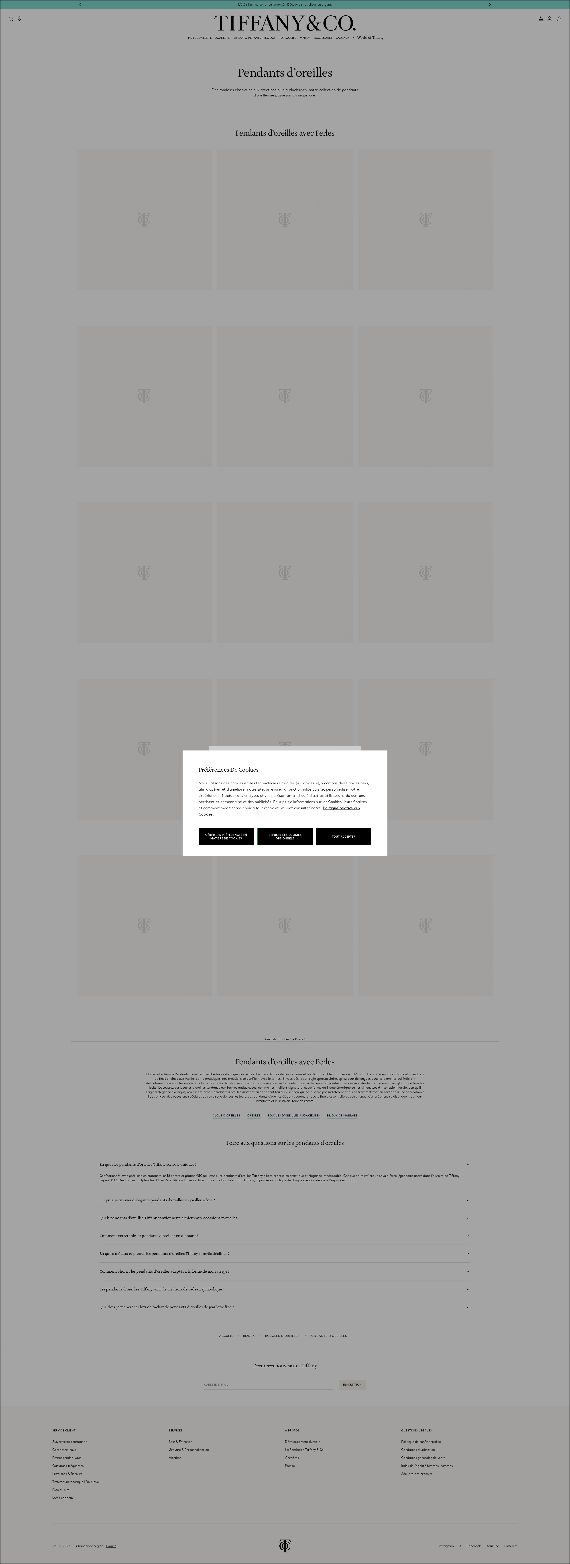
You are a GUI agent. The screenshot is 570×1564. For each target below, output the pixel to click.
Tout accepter (344, 836)
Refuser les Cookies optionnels (285, 836)
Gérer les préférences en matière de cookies (226, 836)
